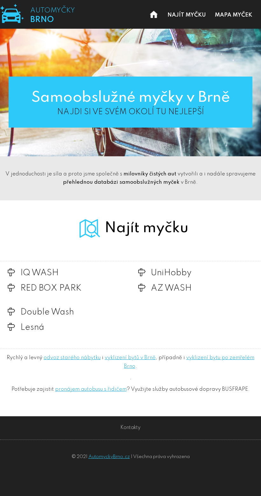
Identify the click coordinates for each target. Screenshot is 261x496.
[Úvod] (154, 20)
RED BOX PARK (50, 288)
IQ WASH (39, 273)
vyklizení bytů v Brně (130, 357)
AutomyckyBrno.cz (109, 457)
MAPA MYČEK (233, 15)
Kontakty (130, 427)
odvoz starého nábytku (72, 357)
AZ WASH (171, 288)
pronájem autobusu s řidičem (91, 389)
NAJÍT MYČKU (186, 15)
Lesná (32, 327)
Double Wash (47, 312)
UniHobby (171, 273)
